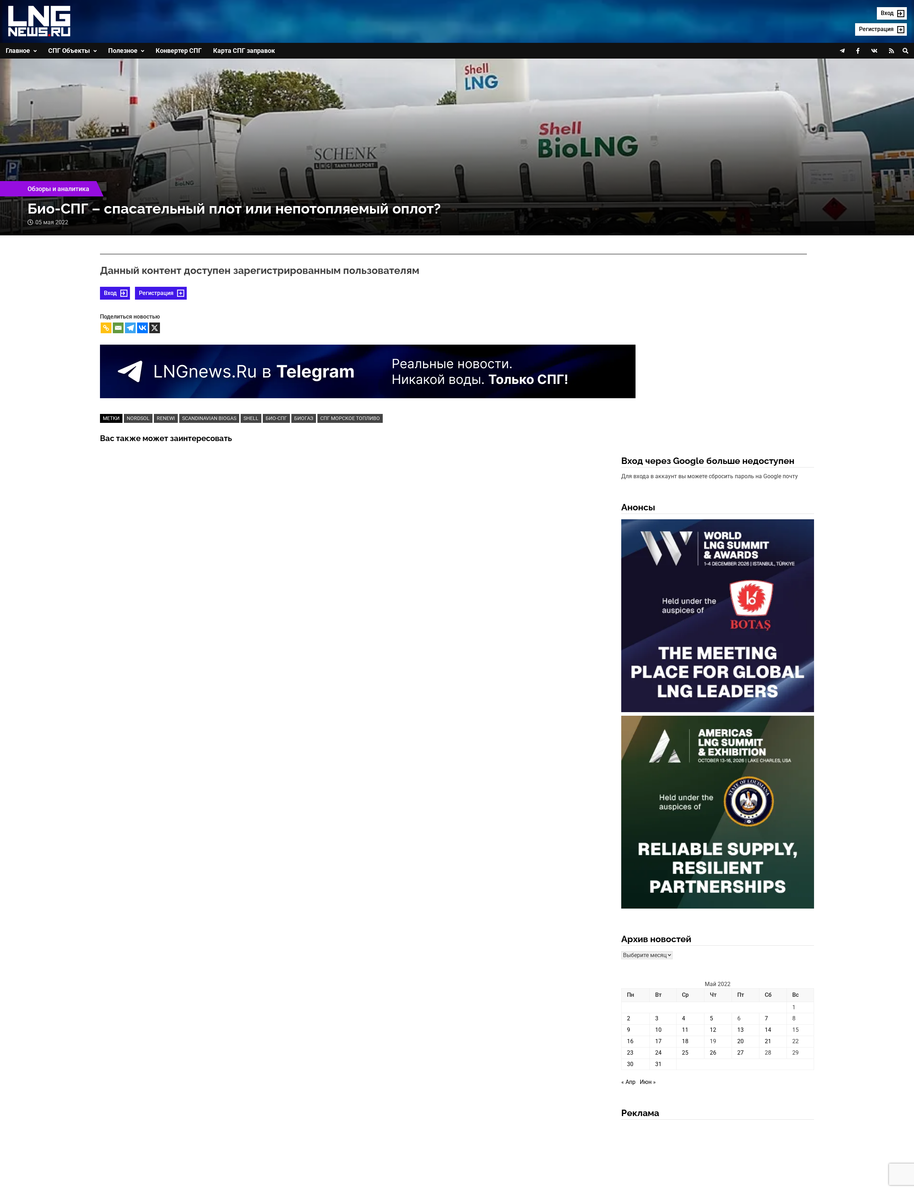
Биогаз (303, 418)
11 (685, 1029)
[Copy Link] (106, 327)
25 (685, 1052)
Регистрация (156, 293)
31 (658, 1064)
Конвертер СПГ (179, 50)
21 (768, 1041)
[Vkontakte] (142, 327)
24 (658, 1052)
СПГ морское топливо (350, 418)
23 (630, 1052)
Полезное (122, 50)
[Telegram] (130, 327)
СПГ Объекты (69, 50)
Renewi (166, 418)
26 (713, 1052)
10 (658, 1029)
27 (740, 1052)
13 (740, 1029)
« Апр (628, 1082)
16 (630, 1041)
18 (685, 1041)
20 (740, 1041)
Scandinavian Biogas (209, 418)
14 (768, 1029)
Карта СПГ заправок (244, 50)
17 (658, 1041)
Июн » (648, 1082)
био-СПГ (276, 418)
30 (630, 1064)
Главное (18, 50)
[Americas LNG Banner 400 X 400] (717, 813)
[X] (154, 327)
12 (713, 1029)
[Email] (118, 327)
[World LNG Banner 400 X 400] (717, 617)
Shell (250, 418)
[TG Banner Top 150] (368, 371)
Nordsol (138, 418)
